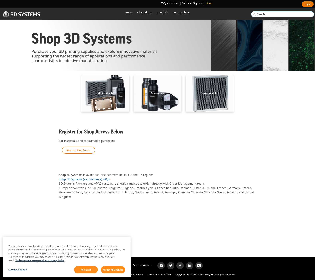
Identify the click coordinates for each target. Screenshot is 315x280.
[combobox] (281, 14)
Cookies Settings (17, 269)
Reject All (86, 269)
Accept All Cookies (113, 269)
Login (308, 4)
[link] (129, 12)
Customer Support (192, 3)
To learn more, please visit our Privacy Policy (39, 260)
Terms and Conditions (159, 274)
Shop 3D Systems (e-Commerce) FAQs (84, 179)
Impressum (136, 274)
